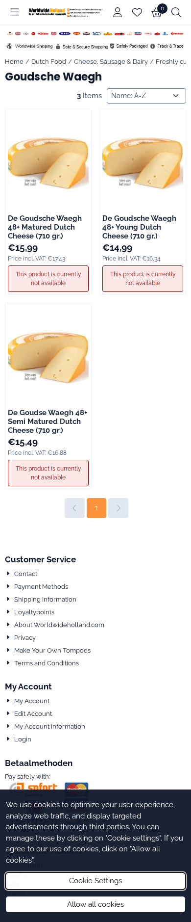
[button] (14, 12)
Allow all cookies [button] (95, 904)
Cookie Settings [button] (95, 880)
